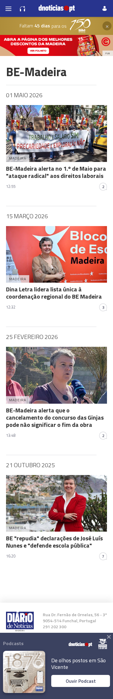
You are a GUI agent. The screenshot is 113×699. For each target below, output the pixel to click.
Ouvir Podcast (81, 681)
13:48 (10, 435)
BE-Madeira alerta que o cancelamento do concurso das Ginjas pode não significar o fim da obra (55, 417)
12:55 (10, 186)
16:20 (10, 556)
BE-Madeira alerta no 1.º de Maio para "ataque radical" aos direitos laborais (56, 172)
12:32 (10, 307)
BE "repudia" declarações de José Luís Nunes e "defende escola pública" (54, 541)
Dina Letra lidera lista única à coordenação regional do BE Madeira (54, 292)
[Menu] (8, 8)
